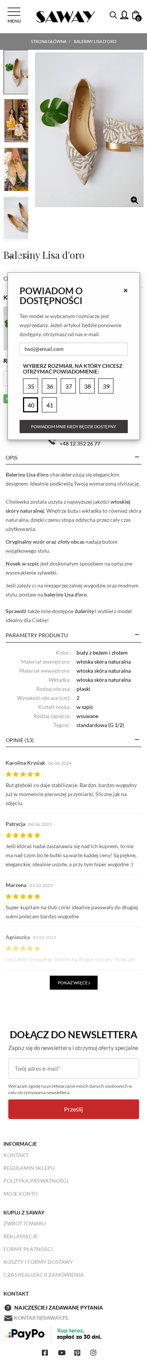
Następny (26, 256)
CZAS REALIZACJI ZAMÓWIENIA (43, 1274)
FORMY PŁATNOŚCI (28, 1249)
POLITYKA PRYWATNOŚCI (35, 1181)
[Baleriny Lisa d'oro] (89, 130)
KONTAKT (16, 1155)
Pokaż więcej (74, 982)
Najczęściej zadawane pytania (58, 1307)
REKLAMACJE (20, 1236)
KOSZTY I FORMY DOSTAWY (38, 1262)
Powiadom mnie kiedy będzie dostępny (73, 426)
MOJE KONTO (20, 1193)
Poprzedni (10, 256)
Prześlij (73, 1109)
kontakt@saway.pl (41, 1317)
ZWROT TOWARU (24, 1223)
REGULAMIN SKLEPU (29, 1168)
